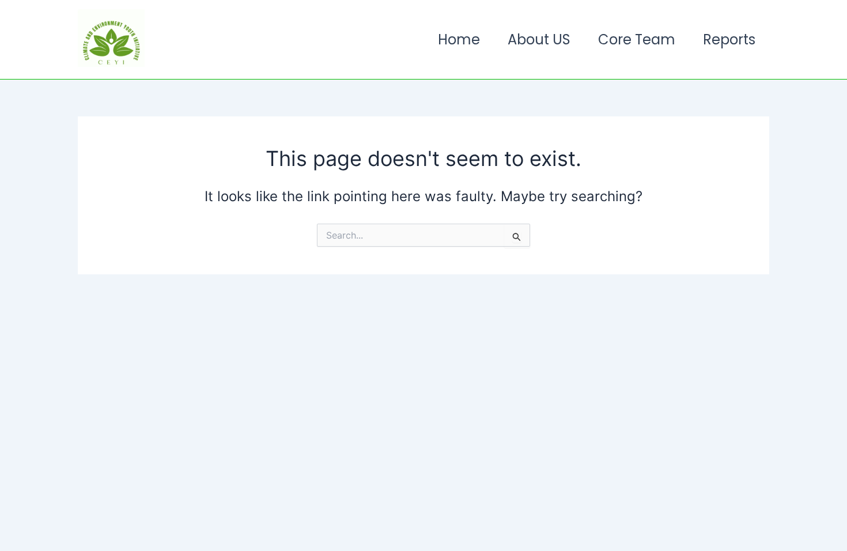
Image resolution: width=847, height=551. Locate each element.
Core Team (636, 39)
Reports (729, 39)
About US (539, 39)
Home (459, 39)
